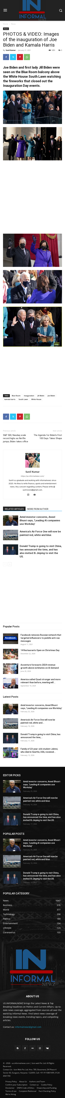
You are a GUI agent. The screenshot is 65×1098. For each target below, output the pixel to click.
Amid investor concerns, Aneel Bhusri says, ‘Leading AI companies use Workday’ (40, 520)
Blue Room (16, 395)
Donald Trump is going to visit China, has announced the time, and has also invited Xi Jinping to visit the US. (42, 817)
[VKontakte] (47, 1048)
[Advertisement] (32, 197)
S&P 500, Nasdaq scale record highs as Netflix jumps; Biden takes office (15, 438)
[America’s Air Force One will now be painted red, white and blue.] (10, 535)
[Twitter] (13, 57)
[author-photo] (32, 467)
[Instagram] (29, 495)
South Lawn (23, 399)
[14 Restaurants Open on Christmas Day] (10, 654)
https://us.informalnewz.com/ (32, 476)
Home (5, 24)
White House (36, 399)
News (13, 24)
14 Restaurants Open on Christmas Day (40, 650)
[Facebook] (6, 57)
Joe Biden (51, 395)
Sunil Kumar (11, 50)
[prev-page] (5, 564)
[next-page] (10, 564)
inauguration (29, 395)
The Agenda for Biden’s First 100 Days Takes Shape (48, 437)
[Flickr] (32, 1048)
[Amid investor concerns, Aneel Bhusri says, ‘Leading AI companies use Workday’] (10, 520)
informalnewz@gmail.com (28, 1026)
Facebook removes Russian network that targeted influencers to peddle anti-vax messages (41, 638)
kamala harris (9, 399)
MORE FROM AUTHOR (37, 509)
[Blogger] (18, 1048)
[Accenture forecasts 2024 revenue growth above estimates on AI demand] (10, 668)
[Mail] (35, 495)
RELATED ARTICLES (14, 509)
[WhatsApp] (27, 57)
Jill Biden (40, 395)
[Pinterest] (20, 57)
